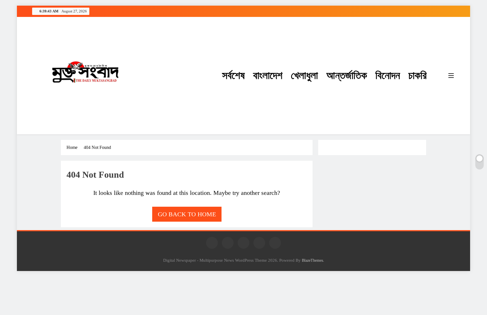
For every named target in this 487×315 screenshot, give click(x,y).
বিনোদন (387, 75)
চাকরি (417, 75)
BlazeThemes (312, 260)
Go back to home (187, 214)
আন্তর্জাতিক (346, 75)
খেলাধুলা (304, 75)
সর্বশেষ (233, 75)
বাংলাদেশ (267, 75)
